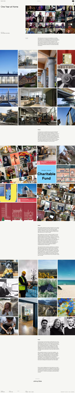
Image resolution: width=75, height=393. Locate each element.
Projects (73, 8)
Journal (73, 13)
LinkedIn (32, 391)
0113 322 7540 (11, 391)
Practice (73, 4)
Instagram (26, 391)
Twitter (30, 391)
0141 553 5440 (3, 391)
